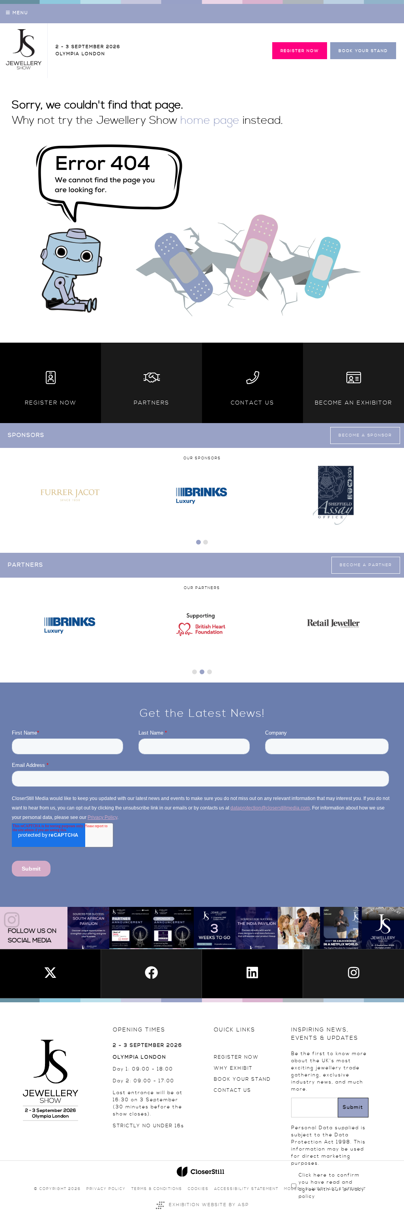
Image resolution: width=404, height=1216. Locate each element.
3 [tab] (209, 672)
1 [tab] (198, 542)
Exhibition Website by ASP (209, 1205)
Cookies (198, 1189)
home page (209, 121)
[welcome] (23, 67)
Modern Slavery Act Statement (325, 1189)
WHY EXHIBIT (233, 1068)
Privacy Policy (106, 1189)
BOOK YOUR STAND (242, 1079)
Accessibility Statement (246, 1189)
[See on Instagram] (88, 928)
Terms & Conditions (156, 1189)
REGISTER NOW (236, 1057)
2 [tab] (205, 542)
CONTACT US (232, 1090)
